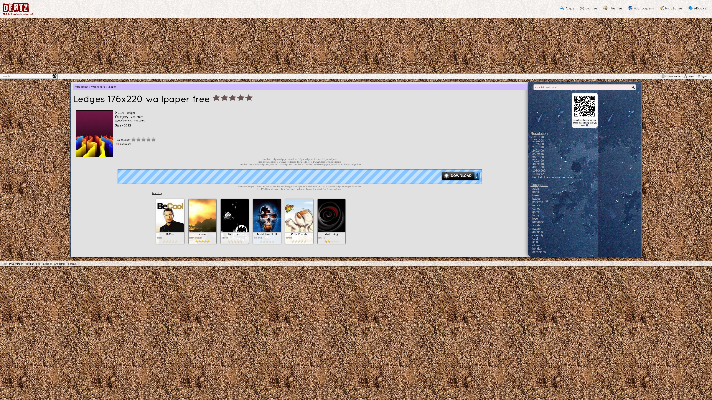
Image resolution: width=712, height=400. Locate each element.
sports (536, 225)
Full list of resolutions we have (552, 177)
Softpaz (72, 264)
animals (537, 232)
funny (536, 215)
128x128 (538, 137)
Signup (704, 76)
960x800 (538, 157)
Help (4, 264)
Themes (616, 8)
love (535, 218)
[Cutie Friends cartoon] (299, 242)
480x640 (538, 164)
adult (535, 188)
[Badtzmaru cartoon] (235, 242)
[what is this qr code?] (586, 125)
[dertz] (18, 15)
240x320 (538, 147)
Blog (37, 264)
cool (535, 238)
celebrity (537, 235)
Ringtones (674, 8)
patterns (537, 202)
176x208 (538, 140)
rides (535, 192)
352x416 (538, 154)
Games (591, 8)
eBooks (700, 8)
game (536, 212)
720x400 (538, 160)
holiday (537, 248)
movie (536, 205)
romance (538, 222)
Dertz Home (81, 87)
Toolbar (30, 264)
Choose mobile (672, 76)
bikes (535, 195)
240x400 (538, 150)
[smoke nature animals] (202, 242)
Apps (570, 8)
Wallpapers (644, 8)
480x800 (538, 167)
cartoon (537, 208)
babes (536, 198)
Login (691, 76)
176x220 (538, 144)
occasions (539, 252)
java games (59, 264)
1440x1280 (539, 174)
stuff (535, 242)
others (536, 245)
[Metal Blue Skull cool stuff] (267, 242)
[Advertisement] (356, 46)
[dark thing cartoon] (331, 242)
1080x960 (538, 170)
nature (536, 228)
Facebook (47, 264)
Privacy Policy (16, 264)
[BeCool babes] (170, 242)
